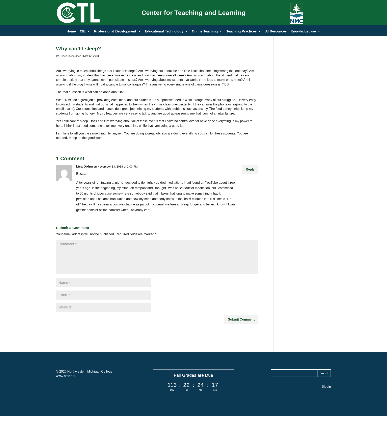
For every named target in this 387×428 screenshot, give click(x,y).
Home (71, 31)
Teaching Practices (241, 31)
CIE (82, 31)
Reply (250, 169)
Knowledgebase (303, 31)
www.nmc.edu (66, 376)
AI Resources (276, 31)
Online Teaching (205, 31)
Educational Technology (164, 31)
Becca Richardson (70, 55)
